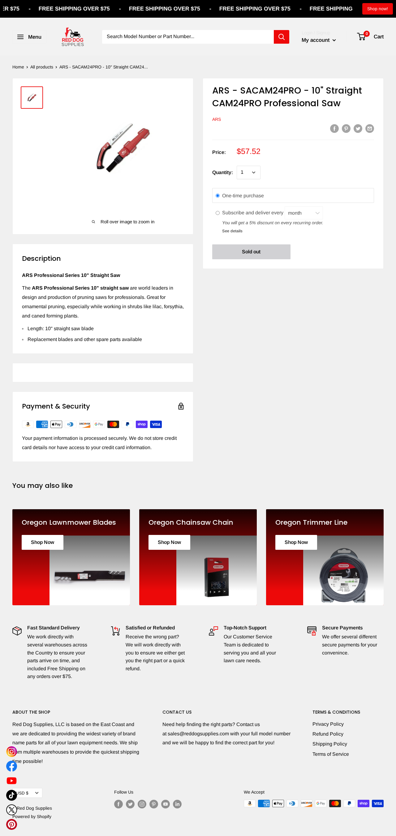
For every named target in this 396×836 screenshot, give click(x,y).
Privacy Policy (328, 724)
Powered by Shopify (31, 816)
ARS (216, 119)
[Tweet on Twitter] (358, 128)
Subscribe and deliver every (253, 213)
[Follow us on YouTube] (165, 804)
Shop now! (377, 8)
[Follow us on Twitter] (130, 804)
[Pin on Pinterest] (346, 128)
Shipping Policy (329, 743)
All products (41, 66)
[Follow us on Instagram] (142, 804)
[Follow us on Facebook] (118, 804)
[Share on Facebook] (334, 128)
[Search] (281, 37)
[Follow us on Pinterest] (153, 804)
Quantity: (222, 172)
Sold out (251, 251)
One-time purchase (243, 195)
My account (316, 40)
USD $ (22, 793)
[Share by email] (369, 128)
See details (232, 231)
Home (18, 66)
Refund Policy (327, 734)
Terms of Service (330, 754)
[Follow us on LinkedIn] (177, 804)
